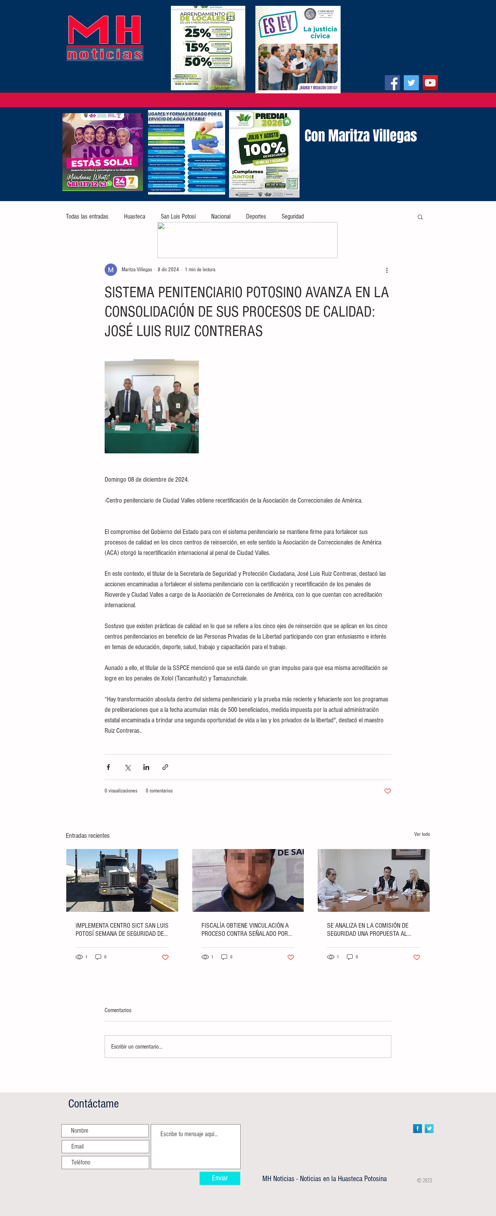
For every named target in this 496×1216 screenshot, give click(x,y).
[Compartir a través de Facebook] (108, 767)
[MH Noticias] (392, 82)
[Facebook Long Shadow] (417, 1128)
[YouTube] (430, 82)
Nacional (221, 216)
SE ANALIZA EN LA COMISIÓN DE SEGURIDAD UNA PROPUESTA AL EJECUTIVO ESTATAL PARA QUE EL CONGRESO (369, 929)
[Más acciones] (386, 269)
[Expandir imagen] (152, 406)
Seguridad (293, 216)
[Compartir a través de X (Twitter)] (127, 767)
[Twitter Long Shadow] (429, 1128)
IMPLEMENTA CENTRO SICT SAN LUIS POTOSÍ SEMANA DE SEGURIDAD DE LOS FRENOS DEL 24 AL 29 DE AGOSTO (122, 929)
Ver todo (422, 834)
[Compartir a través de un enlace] (165, 767)
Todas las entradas (87, 216)
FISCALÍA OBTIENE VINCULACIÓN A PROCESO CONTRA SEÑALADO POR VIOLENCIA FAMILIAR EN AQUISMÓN (246, 929)
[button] (420, 217)
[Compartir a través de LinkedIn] (146, 767)
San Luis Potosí (178, 216)
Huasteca (134, 216)
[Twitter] (411, 82)
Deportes (256, 216)
